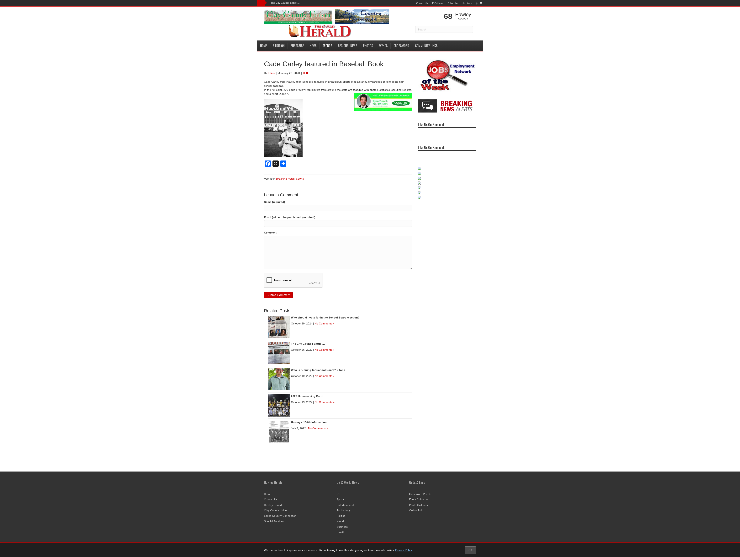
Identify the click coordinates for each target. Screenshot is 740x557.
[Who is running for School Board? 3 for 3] (279, 379)
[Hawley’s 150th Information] (279, 431)
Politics (341, 515)
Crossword (401, 45)
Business (342, 526)
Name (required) (274, 201)
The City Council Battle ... (285, 2)
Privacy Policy (403, 550)
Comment (270, 232)
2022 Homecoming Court (307, 396)
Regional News (347, 45)
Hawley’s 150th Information (309, 422)
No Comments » (325, 323)
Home (263, 45)
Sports (327, 45)
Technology (344, 510)
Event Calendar (418, 499)
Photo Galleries (418, 505)
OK (470, 550)
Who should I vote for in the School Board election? (325, 317)
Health (341, 532)
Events (383, 45)
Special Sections (274, 521)
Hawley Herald (273, 505)
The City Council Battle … (308, 343)
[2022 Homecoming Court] (279, 405)
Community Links (426, 45)
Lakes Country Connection (280, 515)
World (340, 521)
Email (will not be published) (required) (289, 217)
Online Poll (415, 510)
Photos (368, 45)
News (313, 45)
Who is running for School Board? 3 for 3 (318, 369)
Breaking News (285, 178)
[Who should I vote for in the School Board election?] (279, 326)
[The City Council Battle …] (279, 352)
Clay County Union (275, 510)
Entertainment (345, 505)
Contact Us (422, 3)
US (338, 494)
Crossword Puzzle (420, 494)
